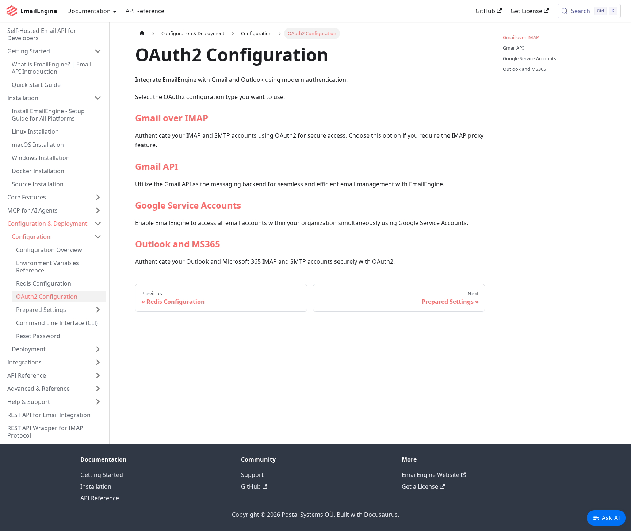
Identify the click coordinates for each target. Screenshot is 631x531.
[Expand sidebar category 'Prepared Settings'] (98, 310)
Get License (526, 11)
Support (252, 475)
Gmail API (156, 166)
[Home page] (142, 33)
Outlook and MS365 (177, 244)
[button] (54, 51)
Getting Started (101, 475)
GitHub (485, 11)
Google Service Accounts (188, 205)
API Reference (145, 11)
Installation (95, 486)
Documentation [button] (89, 11)
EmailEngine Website (430, 475)
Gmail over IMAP (171, 118)
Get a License (420, 486)
